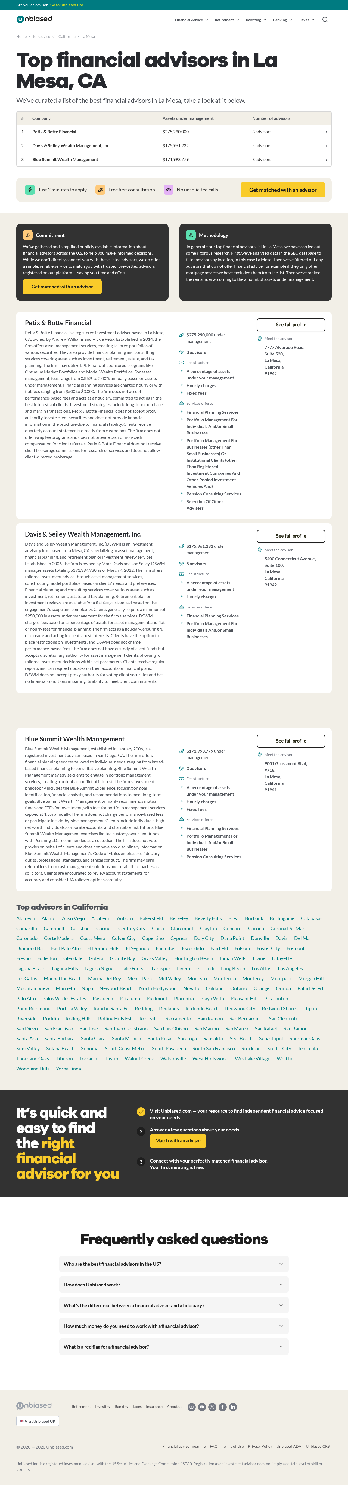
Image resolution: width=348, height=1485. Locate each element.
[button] (192, 19)
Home (21, 36)
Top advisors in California (54, 36)
